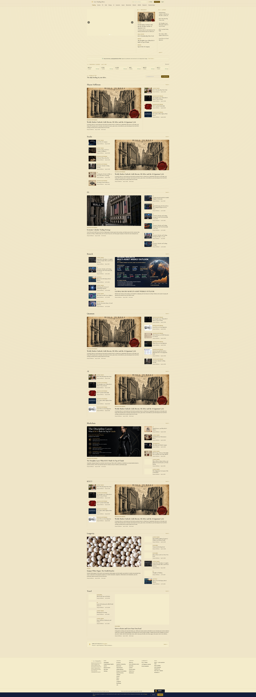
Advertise (131, 668)
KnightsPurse (157, 671)
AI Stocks (118, 665)
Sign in (162, 1)
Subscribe (166, 79)
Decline (153, 694)
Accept (160, 694)
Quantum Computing (121, 667)
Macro (117, 680)
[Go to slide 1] (109, 34)
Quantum (118, 5)
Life (117, 687)
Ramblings (118, 686)
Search (105, 668)
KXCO (117, 682)
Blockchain (128, 5)
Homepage (106, 665)
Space (123, 5)
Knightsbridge (151, 5)
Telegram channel (147, 667)
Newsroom (131, 675)
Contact (131, 670)
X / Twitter (145, 665)
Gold (106, 5)
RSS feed (106, 672)
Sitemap (105, 674)
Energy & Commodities (121, 674)
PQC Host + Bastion (158, 673)
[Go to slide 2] (110, 34)
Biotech (134, 5)
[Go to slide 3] (111, 34)
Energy (110, 5)
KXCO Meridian (157, 670)
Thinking (118, 677)
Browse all (167, 67)
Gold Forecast (119, 670)
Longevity (118, 684)
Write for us (157, 1)
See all (160, 55)
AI (113, 5)
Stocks (98, 5)
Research (144, 5)
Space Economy (120, 675)
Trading (94, 5)
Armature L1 (157, 675)
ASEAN (139, 5)
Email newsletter (145, 669)
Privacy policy (132, 672)
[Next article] (132, 22)
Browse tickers (107, 670)
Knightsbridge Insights (109, 667)
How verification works (134, 667)
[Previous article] (88, 22)
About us (131, 665)
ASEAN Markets (119, 672)
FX (102, 5)
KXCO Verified (157, 668)
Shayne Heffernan (90, 55)
